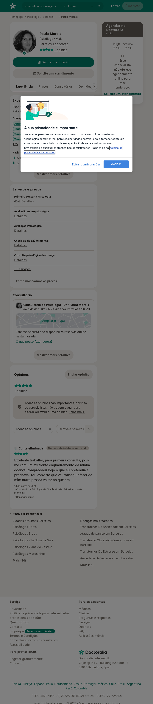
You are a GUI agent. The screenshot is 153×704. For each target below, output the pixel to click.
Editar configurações (86, 164)
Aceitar (116, 164)
